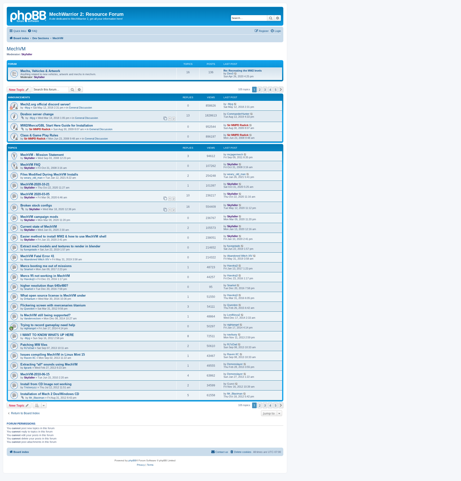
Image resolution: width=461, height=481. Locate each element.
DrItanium (29, 298)
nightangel (30, 328)
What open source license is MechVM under (53, 295)
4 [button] (270, 89)
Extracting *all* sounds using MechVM (49, 364)
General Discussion (80, 107)
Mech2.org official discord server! (45, 104)
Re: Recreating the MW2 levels (243, 70)
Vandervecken (32, 318)
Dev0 (230, 73)
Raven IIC (30, 357)
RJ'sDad (29, 348)
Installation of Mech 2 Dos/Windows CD (49, 394)
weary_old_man (33, 177)
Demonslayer (235, 364)
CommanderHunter (238, 113)
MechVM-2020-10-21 (34, 184)
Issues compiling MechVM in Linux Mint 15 (52, 354)
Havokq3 (232, 265)
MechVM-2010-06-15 (34, 374)
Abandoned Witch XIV (36, 259)
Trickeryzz (30, 387)
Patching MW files (33, 345)
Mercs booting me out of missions (46, 266)
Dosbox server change (37, 114)
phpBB (132, 460)
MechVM (16, 48)
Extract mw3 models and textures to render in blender (60, 246)
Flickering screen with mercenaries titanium (53, 305)
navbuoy (232, 334)
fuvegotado (30, 249)
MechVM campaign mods (39, 217)
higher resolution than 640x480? (44, 285)
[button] (281, 89)
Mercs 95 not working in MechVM (45, 276)
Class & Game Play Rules (39, 135)
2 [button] (260, 89)
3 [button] (265, 89)
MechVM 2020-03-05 (34, 194)
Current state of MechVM (38, 226)
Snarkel (28, 269)
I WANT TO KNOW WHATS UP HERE (47, 335)
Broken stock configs (36, 205)
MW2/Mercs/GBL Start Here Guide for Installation (56, 125)
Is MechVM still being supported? (45, 315)
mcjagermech (235, 154)
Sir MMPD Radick (39, 129)
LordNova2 (233, 314)
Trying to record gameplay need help (47, 325)
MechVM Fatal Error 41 (37, 256)
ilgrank (28, 367)
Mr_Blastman (36, 397)
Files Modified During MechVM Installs (49, 174)
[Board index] (28, 15)
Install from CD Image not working (46, 384)
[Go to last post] (235, 104)
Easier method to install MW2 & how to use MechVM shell (63, 236)
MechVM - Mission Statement (42, 155)
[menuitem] (32, 31)
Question (29, 308)
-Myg (27, 107)
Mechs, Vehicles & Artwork (40, 71)
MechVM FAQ (30, 164)
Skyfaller (26, 54)
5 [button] (275, 89)
